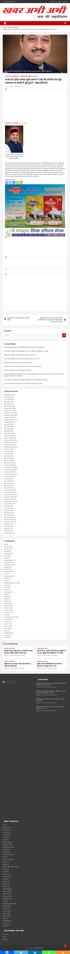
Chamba (6, 551)
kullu (5, 587)
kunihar (6, 590)
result (5, 615)
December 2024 (8, 440)
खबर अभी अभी (39, 948)
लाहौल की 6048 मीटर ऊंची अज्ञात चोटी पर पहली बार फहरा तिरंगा (20, 355)
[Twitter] (10, 182)
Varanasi (6, 635)
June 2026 (7, 399)
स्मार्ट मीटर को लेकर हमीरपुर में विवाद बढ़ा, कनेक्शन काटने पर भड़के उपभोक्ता (22, 366)
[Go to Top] (65, 946)
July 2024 (7, 451)
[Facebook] (6, 182)
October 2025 (8, 417)
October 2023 (8, 472)
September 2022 (9, 501)
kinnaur (6, 585)
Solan (5, 624)
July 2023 (7, 479)
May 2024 (7, 456)
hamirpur (6, 567)
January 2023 (8, 492)
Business (7, 549)
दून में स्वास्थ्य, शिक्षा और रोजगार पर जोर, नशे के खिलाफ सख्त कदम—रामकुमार (23, 383)
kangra (6, 581)
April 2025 (7, 431)
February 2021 (8, 533)
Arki (5, 544)
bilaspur (6, 546)
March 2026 (7, 406)
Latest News (43, 679)
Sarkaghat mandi (9, 617)
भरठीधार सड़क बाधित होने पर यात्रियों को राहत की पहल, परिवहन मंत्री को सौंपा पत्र (24, 347)
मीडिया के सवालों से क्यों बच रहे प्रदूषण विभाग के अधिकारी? (18, 362)
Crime (6, 556)
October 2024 (8, 445)
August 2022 (8, 504)
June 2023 (7, 481)
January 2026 (8, 410)
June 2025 (7, 426)
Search (64, 335)
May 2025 (7, 429)
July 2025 (7, 424)
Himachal (16, 76)
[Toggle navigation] (5, 23)
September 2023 (9, 474)
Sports (6, 626)
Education (8, 76)
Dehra (6, 558)
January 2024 (8, 465)
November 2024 (9, 442)
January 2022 (8, 519)
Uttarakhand (7, 633)
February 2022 (8, 517)
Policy (59, 1)
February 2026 (8, 408)
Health (6, 569)
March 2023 (7, 488)
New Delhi (7, 608)
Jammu (6, 578)
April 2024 (7, 458)
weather (6, 637)
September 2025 (9, 420)
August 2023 (8, 476)
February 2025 (8, 435)
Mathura (6, 599)
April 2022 (7, 513)
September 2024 (9, 447)
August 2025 (8, 422)
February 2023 (8, 490)
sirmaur (6, 621)
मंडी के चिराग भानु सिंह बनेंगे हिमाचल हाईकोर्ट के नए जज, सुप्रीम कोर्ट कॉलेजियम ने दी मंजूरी (26, 351)
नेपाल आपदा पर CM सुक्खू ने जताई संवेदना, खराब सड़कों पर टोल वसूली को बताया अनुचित (25, 380)
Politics (35, 76)
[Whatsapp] (17, 182)
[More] (21, 182)
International (8, 576)
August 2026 (8, 395)
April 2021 (7, 531)
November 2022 (9, 497)
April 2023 (7, 485)
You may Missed (11, 644)
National (6, 606)
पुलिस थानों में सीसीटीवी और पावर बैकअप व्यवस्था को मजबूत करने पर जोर (21, 359)
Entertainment (8, 565)
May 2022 (7, 510)
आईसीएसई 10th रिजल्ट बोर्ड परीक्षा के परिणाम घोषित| (18, 319)
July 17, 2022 (9, 86)
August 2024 (8, 449)
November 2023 (9, 470)
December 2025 (8, 413)
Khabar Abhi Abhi (26, 76)
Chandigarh (7, 553)
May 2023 (7, 483)
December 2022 (8, 494)
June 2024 (7, 454)
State (5, 628)
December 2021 (8, 522)
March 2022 (7, 515)
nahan (6, 601)
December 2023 (8, 467)
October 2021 (8, 524)
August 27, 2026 (8, 655)
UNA (5, 630)
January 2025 (8, 438)
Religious (6, 612)
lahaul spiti (7, 592)
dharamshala (8, 560)
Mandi (6, 596)
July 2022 (7, 506)
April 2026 (7, 404)
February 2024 (8, 463)
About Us (53, 1)
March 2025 (7, 433)
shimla (6, 619)
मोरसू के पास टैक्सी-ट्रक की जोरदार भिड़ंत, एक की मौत (17, 370)
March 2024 (7, 460)
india (5, 574)
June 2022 (7, 508)
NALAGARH (7, 603)
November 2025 (9, 415)
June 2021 (7, 526)
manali (6, 594)
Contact (65, 1)
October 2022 (8, 499)
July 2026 (7, 397)
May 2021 (7, 529)
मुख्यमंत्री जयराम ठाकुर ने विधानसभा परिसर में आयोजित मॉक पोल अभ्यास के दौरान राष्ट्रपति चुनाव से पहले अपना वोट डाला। (50, 320)
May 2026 (7, 401)
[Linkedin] (13, 182)
